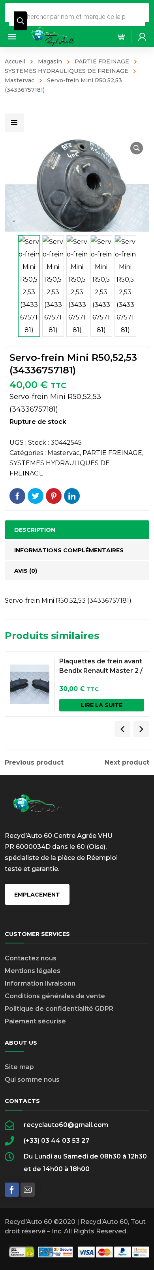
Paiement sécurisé (35, 1021)
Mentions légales (32, 971)
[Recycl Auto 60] (53, 36)
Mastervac (63, 453)
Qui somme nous (32, 1079)
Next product (127, 762)
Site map (19, 1067)
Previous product (34, 762)
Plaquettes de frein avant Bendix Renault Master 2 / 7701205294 (101, 670)
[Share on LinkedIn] (72, 496)
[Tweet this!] (35, 496)
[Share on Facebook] (17, 496)
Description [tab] (34, 529)
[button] (136, 148)
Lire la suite (101, 705)
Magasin (50, 61)
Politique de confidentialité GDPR (59, 1008)
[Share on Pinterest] (54, 496)
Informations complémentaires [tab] (69, 550)
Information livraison (38, 983)
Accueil (15, 61)
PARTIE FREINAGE (102, 61)
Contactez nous (30, 958)
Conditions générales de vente (55, 996)
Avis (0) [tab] (25, 570)
